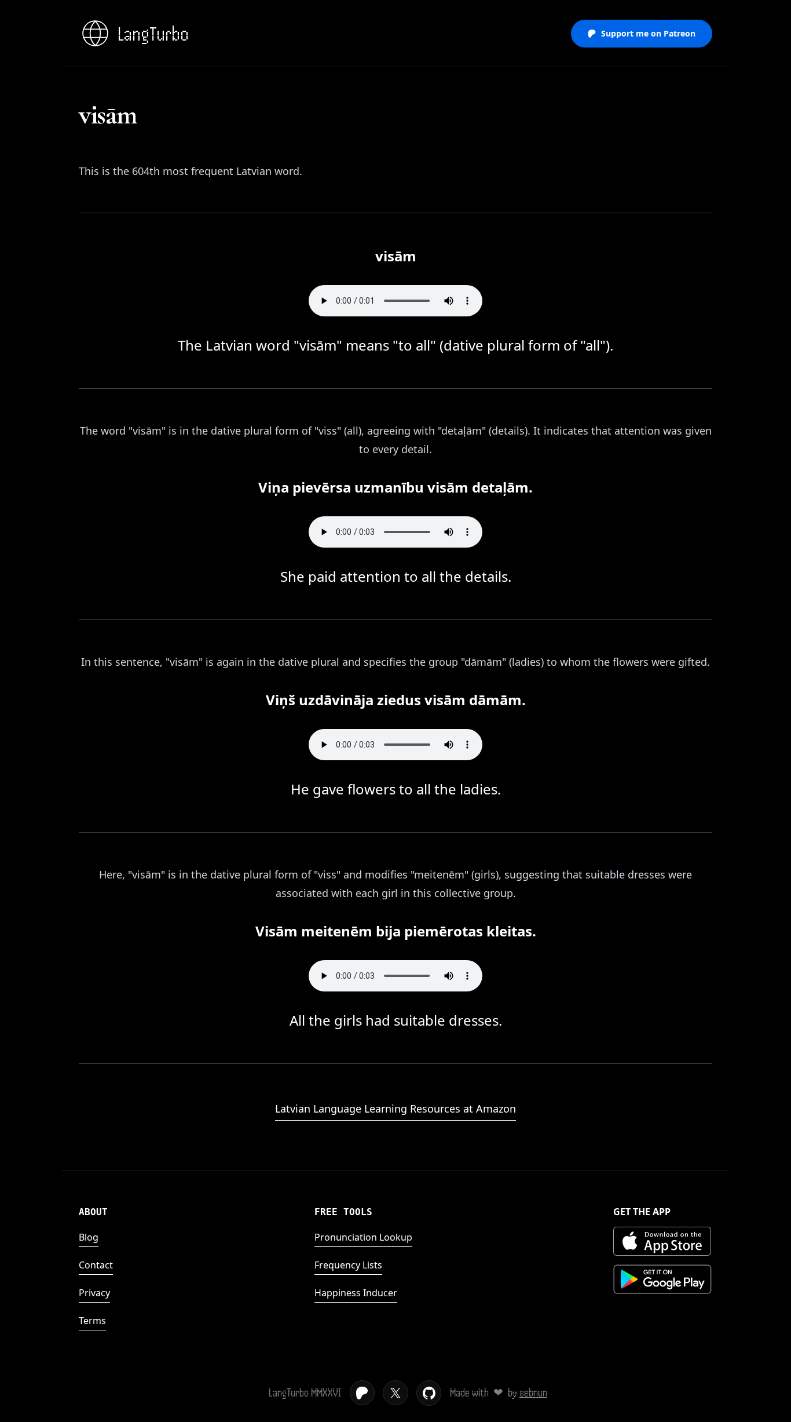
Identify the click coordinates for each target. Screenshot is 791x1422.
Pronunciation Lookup (363, 1237)
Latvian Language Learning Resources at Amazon (395, 1108)
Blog (88, 1237)
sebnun (533, 1392)
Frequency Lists (348, 1265)
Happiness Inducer (355, 1292)
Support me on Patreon (648, 33)
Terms (92, 1320)
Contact (96, 1265)
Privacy (94, 1292)
